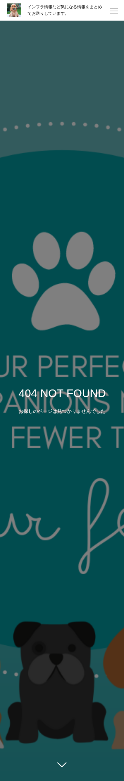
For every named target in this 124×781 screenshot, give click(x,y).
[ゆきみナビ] (14, 10)
